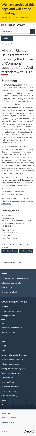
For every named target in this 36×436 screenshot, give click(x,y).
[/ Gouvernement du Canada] (13, 25)
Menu (6, 38)
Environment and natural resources (14, 355)
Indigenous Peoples (8, 391)
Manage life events (8, 405)
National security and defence (12, 359)
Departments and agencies (11, 311)
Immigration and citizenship (11, 328)
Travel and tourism (8, 332)
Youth (3, 400)
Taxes (3, 350)
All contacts (5, 306)
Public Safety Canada (10, 251)
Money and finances (8, 382)
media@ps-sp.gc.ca (9, 238)
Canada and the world (9, 378)
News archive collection (10, 292)
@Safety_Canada (8, 194)
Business (4, 337)
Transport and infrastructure (12, 373)
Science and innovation (9, 387)
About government (8, 316)
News (13, 44)
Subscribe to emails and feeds (12, 283)
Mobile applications (8, 418)
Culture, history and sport (10, 364)
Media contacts (7, 287)
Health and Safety (26, 251)
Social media (6, 413)
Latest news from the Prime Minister (14, 278)
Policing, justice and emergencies (13, 369)
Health (3, 346)
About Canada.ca (7, 422)
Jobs (3, 323)
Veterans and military (9, 396)
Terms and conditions (9, 427)
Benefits (4, 341)
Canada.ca (5, 44)
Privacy (4, 431)
